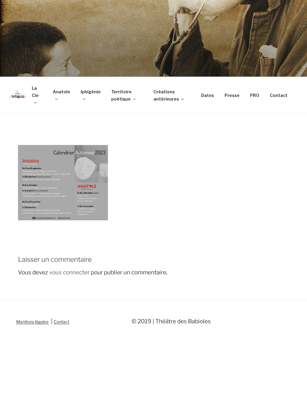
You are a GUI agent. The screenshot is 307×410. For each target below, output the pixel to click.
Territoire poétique (121, 95)
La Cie (35, 92)
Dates (207, 95)
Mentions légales (32, 321)
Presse (232, 95)
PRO (254, 95)
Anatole (61, 91)
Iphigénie (91, 91)
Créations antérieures (166, 95)
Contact (279, 95)
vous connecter (69, 272)
